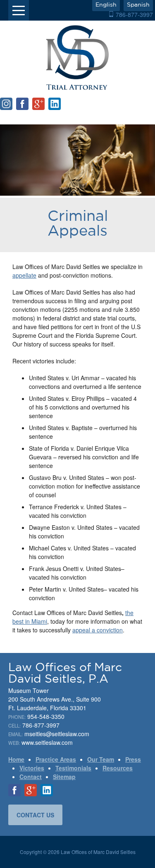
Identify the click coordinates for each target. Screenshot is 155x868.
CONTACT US (35, 815)
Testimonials (73, 768)
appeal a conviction (97, 630)
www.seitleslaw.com (47, 742)
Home (16, 759)
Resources (118, 768)
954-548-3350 (45, 716)
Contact (30, 776)
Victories (31, 768)
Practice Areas (56, 759)
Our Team (100, 759)
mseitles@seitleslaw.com (56, 734)
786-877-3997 (134, 14)
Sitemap (64, 776)
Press (133, 759)
